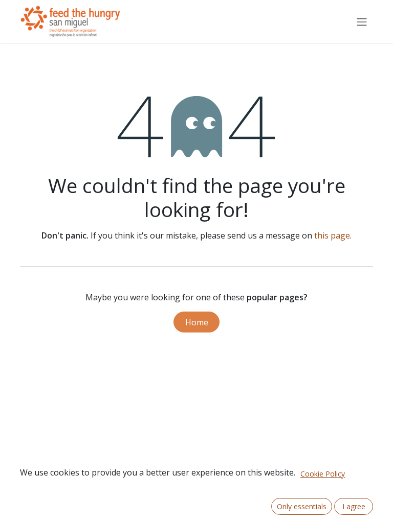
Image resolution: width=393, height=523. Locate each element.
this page (332, 235)
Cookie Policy (322, 474)
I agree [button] (353, 506)
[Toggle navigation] (362, 21)
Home (196, 322)
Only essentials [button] (301, 506)
